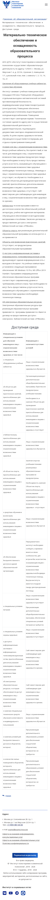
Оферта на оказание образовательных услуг (21, 840)
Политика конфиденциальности (15, 843)
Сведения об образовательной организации (25, 19)
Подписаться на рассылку (25, 855)
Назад (8, 795)
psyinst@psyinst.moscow (18, 829)
